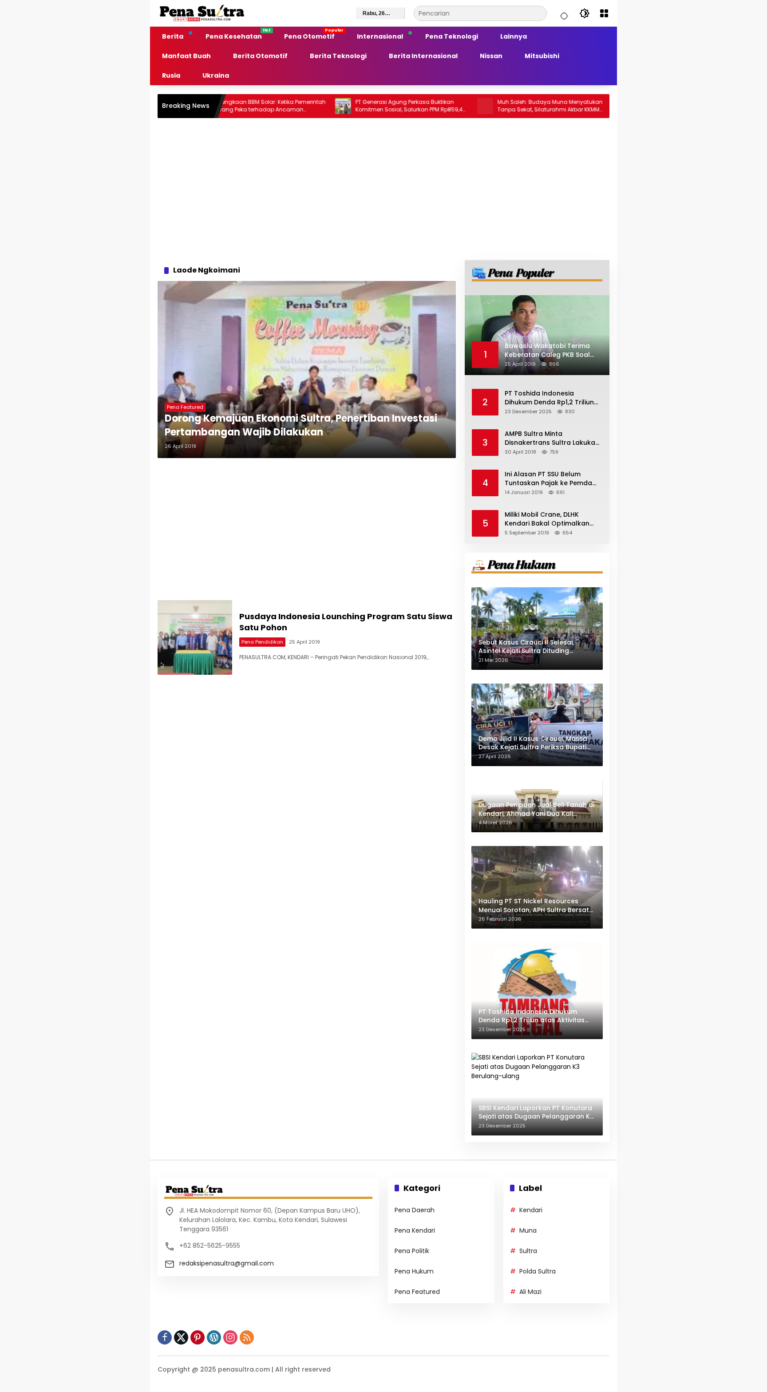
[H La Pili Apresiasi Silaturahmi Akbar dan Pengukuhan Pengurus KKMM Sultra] (585, 106)
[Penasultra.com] (202, 12)
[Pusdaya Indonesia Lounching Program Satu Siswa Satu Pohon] (195, 637)
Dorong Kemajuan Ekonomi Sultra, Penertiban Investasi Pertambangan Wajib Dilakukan (301, 425)
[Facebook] (165, 1337)
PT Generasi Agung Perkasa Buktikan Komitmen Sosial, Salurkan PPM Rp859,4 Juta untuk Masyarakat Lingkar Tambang (367, 106)
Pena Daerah (415, 1210)
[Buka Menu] (604, 13)
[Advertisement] (383, 189)
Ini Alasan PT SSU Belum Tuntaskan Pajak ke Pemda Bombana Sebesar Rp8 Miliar (551, 478)
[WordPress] (214, 1337)
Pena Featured (185, 407)
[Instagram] (230, 1337)
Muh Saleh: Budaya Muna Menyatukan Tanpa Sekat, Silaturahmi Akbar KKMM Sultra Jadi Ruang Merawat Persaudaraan (508, 106)
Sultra (528, 1250)
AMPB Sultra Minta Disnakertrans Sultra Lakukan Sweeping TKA (552, 438)
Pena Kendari (415, 1230)
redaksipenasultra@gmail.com (226, 1263)
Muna (528, 1230)
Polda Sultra (537, 1271)
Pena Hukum (414, 1271)
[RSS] (247, 1337)
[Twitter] (181, 1337)
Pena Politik (412, 1250)
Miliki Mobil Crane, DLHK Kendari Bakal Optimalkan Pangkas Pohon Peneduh (547, 519)
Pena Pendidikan (262, 641)
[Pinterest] (197, 1337)
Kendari (530, 1210)
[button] (562, 13)
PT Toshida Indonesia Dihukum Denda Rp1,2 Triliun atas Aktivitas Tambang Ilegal (549, 398)
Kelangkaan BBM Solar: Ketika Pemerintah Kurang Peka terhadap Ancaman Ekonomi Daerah (228, 106)
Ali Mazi (530, 1291)
